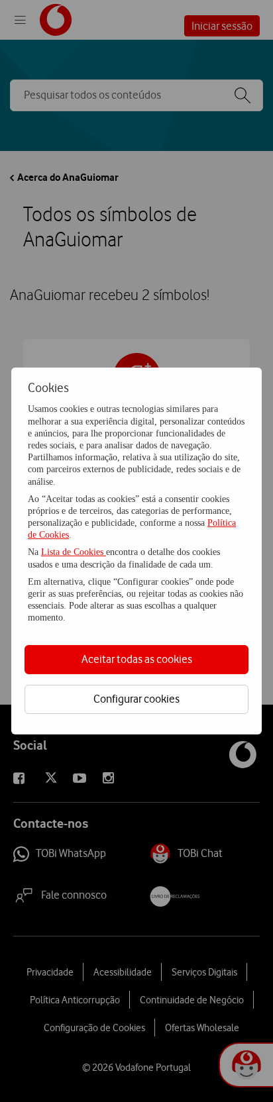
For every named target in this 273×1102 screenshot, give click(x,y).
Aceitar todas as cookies (137, 659)
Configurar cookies (136, 698)
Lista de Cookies (73, 552)
